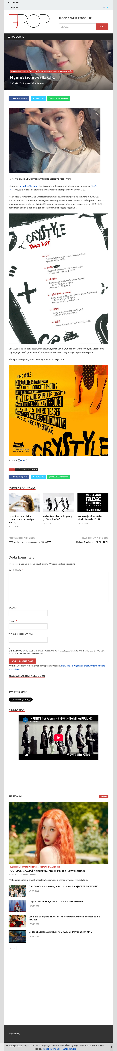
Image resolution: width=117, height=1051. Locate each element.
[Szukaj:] (83, 26)
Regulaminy (14, 1033)
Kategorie (17, 36)
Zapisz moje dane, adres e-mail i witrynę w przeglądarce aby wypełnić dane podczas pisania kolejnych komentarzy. (57, 652)
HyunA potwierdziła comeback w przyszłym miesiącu (21, 519)
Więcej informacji (51, 1048)
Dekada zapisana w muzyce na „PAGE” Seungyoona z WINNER (61, 931)
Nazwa (13, 608)
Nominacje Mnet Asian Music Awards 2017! (89, 518)
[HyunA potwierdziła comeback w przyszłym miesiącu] (24, 512)
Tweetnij (40, 98)
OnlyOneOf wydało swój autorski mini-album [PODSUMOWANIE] (63, 886)
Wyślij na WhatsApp (59, 98)
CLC (17, 470)
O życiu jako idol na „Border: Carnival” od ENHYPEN (56, 901)
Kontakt (15, 2)
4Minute (14, 71)
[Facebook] (104, 7)
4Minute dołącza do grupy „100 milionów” (57, 518)
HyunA (34, 470)
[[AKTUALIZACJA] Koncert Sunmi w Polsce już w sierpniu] (58, 833)
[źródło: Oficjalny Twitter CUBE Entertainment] (58, 279)
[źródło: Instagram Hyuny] (58, 140)
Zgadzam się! (69, 1048)
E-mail (13, 621)
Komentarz (16, 570)
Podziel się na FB (20, 98)
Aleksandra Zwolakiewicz (34, 83)
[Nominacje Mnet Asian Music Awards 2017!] (92, 512)
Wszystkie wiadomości (62, 71)
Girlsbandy (24, 71)
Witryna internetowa (21, 634)
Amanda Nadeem (28, 875)
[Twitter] (107, 7)
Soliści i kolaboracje (43, 71)
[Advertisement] (17, 777)
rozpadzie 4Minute (28, 185)
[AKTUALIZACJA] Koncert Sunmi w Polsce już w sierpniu (47, 870)
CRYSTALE (25, 470)
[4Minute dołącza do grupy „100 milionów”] (58, 512)
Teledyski (33, 867)
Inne (31, 71)
